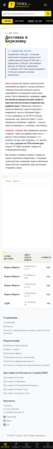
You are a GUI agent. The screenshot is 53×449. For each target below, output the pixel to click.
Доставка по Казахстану (15, 389)
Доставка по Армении (14, 381)
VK (8, 424)
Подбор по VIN (35, 21)
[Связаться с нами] (46, 5)
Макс (9, 421)
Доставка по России (13, 377)
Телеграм (11, 417)
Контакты (8, 326)
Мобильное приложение (15, 345)
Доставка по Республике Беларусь (20, 385)
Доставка (19, 21)
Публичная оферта (12, 353)
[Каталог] (4, 5)
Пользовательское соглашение (19, 357)
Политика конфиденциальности (18, 361)
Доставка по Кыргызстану (16, 393)
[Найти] (48, 13)
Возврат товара (11, 349)
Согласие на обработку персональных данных (26, 365)
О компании (9, 322)
